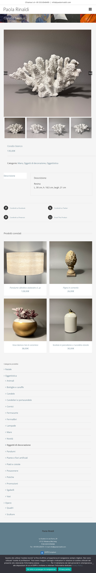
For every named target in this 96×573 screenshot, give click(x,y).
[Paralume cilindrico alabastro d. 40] (25, 243)
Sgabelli (10, 489)
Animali (10, 380)
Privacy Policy (77, 565)
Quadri (10, 507)
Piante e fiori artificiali (17, 457)
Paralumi (11, 451)
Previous (6, 73)
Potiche (10, 477)
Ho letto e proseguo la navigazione (41, 569)
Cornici (10, 406)
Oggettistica (52, 163)
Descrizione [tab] (9, 175)
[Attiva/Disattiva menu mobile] (90, 9)
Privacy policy (64, 569)
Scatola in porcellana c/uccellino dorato (71, 345)
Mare (20, 163)
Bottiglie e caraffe (15, 387)
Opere (8, 502)
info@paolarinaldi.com (61, 2)
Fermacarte (12, 412)
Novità (10, 438)
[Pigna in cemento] (70, 243)
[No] (93, 564)
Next (90, 73)
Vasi (9, 496)
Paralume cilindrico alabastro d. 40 (25, 288)
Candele (11, 393)
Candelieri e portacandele (19, 400)
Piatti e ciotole (13, 464)
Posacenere (12, 470)
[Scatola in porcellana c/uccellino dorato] (70, 300)
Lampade (11, 425)
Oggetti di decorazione (35, 163)
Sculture (11, 514)
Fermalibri (12, 419)
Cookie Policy (45, 563)
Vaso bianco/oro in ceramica (25, 345)
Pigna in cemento (70, 288)
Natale (8, 369)
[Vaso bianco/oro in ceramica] (25, 300)
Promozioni (12, 483)
